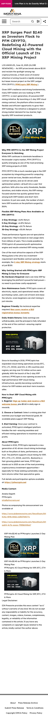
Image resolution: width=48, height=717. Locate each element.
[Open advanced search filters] (38, 21)
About (13, 703)
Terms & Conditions (34, 708)
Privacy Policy (36, 713)
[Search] (32, 21)
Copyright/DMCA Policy (16, 713)
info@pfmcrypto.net (11, 500)
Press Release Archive (28, 703)
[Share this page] (44, 21)
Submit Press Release (14, 708)
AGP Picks (6, 4)
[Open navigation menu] (4, 21)
